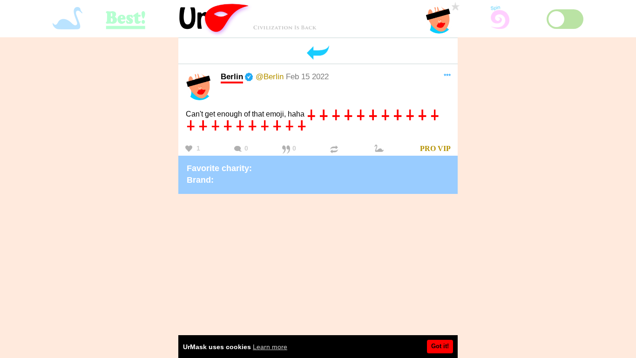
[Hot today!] (380, 149)
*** (447, 76)
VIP (444, 148)
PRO (428, 148)
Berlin (232, 76)
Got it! (440, 346)
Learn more (270, 347)
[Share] (335, 149)
